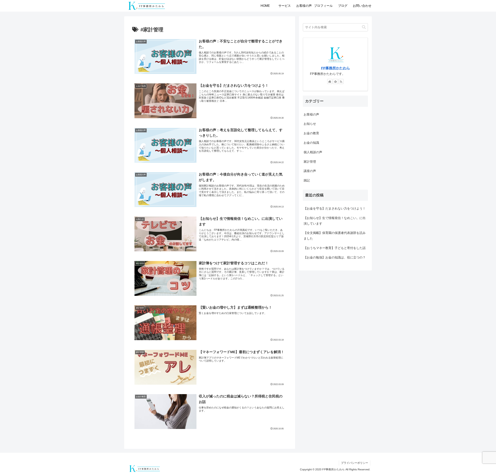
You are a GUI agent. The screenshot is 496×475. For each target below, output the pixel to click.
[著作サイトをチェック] (329, 81)
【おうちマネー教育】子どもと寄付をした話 (335, 248)
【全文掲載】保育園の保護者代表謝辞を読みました (335, 235)
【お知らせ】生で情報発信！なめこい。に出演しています (335, 220)
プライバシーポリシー (354, 462)
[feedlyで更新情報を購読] (335, 81)
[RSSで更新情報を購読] (341, 81)
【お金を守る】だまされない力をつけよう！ (335, 208)
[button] (363, 27)
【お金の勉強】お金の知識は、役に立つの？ (335, 257)
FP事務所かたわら (335, 68)
